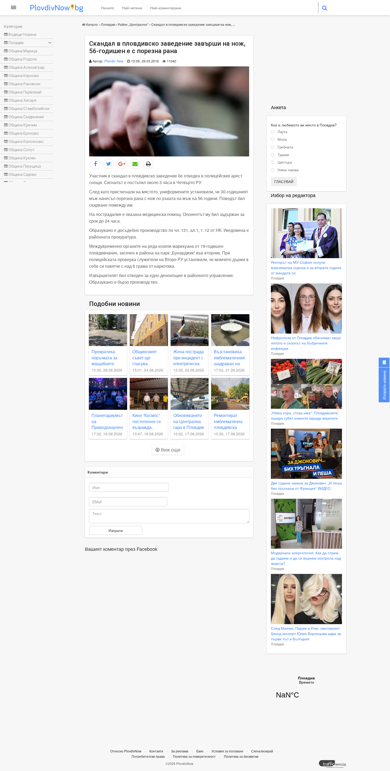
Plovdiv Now (113, 60)
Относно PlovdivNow (126, 751)
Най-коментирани (165, 7)
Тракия (283, 155)
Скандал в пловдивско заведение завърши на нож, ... (193, 24)
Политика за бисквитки (241, 756)
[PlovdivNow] (334, 765)
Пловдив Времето (306, 691)
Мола (282, 139)
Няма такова (288, 170)
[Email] (135, 164)
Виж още (169, 449)
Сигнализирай (262, 751)
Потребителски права (148, 756)
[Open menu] (13, 7)
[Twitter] (108, 164)
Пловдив (108, 24)
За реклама (180, 751)
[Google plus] (122, 164)
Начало (107, 7)
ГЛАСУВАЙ (283, 181)
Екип (200, 751)
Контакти (156, 751)
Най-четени (132, 7)
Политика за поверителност (194, 756)
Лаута (282, 132)
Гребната (285, 147)
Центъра (285, 162)
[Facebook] (95, 164)
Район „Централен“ (133, 24)
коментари (98, 472)
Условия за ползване (227, 751)
